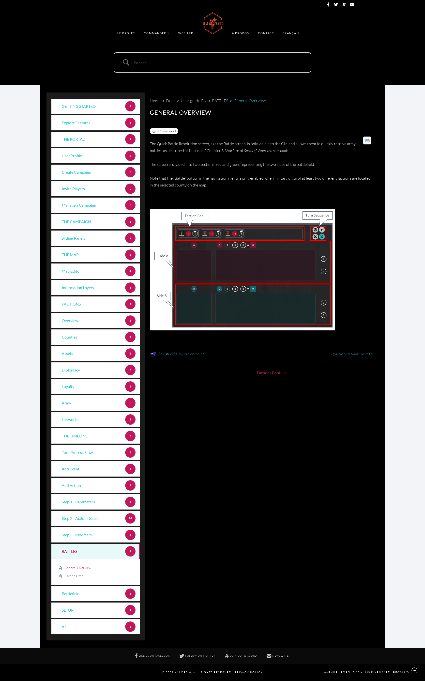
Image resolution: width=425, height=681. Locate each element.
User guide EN (194, 100)
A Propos (240, 33)
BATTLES (220, 100)
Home (155, 100)
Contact (266, 33)
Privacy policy (249, 672)
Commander (155, 33)
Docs (170, 100)
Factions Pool (268, 372)
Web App (185, 33)
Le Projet (126, 33)
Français (291, 33)
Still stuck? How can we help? (181, 354)
